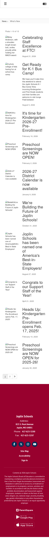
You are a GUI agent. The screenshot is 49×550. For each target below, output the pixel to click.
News (4, 21)
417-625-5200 (28, 431)
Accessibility (24, 455)
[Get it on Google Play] (24, 517)
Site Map (25, 451)
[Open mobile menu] (5, 4)
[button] (44, 4)
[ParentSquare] (24, 510)
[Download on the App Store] (24, 525)
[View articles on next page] (14, 376)
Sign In (24, 460)
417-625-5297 (27, 435)
